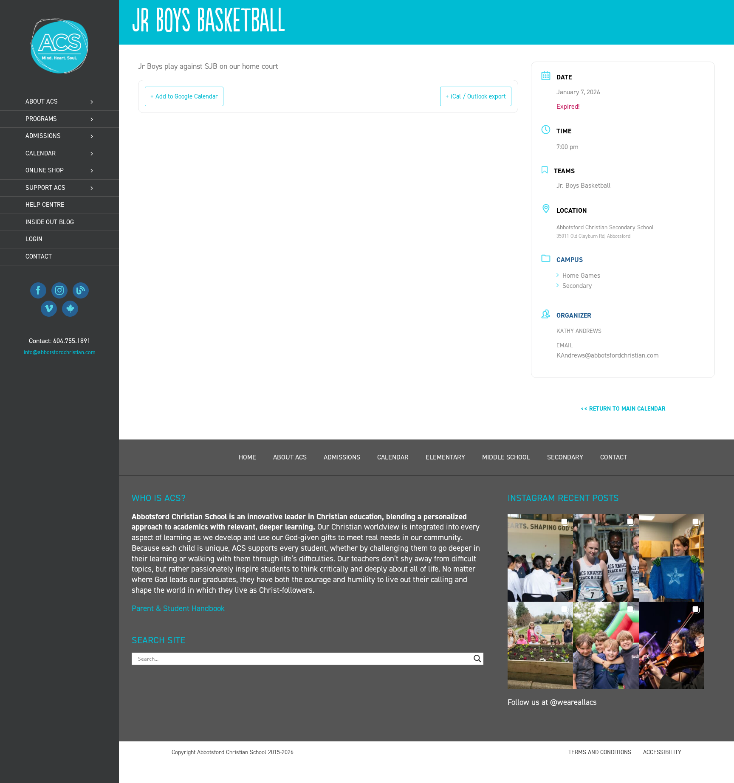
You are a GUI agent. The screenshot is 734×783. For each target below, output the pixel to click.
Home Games (581, 275)
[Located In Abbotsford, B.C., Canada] (70, 309)
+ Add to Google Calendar (184, 96)
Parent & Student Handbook (179, 608)
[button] (540, 558)
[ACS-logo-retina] (59, 21)
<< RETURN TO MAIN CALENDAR (623, 409)
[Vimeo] (49, 309)
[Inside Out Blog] (81, 290)
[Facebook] (38, 290)
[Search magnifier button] (477, 659)
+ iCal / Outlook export (476, 96)
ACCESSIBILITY (662, 752)
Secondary (577, 285)
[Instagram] (59, 290)
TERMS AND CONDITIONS (599, 752)
